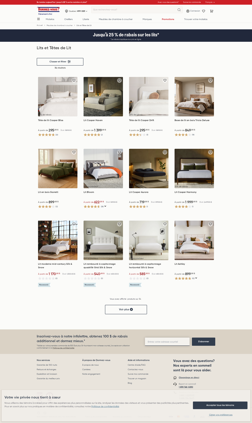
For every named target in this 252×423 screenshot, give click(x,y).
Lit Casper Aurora (138, 192)
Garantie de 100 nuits (47, 365)
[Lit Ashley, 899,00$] (194, 240)
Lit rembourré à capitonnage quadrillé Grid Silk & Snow (100, 266)
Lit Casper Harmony (186, 192)
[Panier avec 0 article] (212, 11)
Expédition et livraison (47, 374)
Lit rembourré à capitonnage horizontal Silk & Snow (145, 266)
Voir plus (124, 309)
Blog (130, 383)
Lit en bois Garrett (48, 192)
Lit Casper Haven (93, 120)
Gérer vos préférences (220, 415)
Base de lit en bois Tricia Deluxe (192, 120)
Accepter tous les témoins (220, 405)
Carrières (86, 370)
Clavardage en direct (189, 378)
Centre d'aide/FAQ (136, 365)
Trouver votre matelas (195, 19)
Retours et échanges (46, 370)
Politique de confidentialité (63, 348)
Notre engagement (91, 374)
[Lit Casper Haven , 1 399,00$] (103, 96)
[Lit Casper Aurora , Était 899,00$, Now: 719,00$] (148, 168)
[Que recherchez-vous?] (179, 10)
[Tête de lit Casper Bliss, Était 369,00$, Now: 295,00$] (57, 96)
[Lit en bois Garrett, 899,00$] (57, 168)
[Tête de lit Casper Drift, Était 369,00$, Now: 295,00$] (148, 96)
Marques (147, 19)
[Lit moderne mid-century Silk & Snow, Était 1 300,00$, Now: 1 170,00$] (57, 240)
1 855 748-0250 (186, 387)
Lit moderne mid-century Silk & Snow (55, 266)
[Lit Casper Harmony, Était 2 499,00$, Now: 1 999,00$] (194, 168)
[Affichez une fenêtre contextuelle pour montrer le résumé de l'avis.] (105, 206)
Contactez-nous (135, 370)
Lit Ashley (180, 264)
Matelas (50, 19)
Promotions (168, 19)
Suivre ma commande (138, 374)
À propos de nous (90, 365)
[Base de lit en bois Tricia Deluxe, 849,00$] (194, 96)
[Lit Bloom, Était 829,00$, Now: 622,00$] (103, 168)
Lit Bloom (89, 192)
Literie (86, 19)
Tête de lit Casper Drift (141, 120)
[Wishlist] (203, 11)
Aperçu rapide (58, 113)
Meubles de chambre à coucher (116, 19)
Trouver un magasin (137, 379)
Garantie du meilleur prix (48, 379)
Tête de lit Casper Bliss (50, 120)
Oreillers (68, 19)
